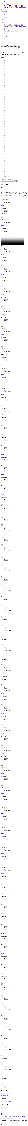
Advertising (10, 1118)
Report (5, 211)
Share (16, 181)
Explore (6, 3)
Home (5, 2)
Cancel (2, 199)
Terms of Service (16, 1116)
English (7, 6)
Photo (2, 192)
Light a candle (4, 1108)
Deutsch (13, 6)
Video (2, 195)
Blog (2, 1116)
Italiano (11, 7)
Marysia (2, 205)
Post (7, 199)
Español (19, 6)
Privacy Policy (7, 1116)
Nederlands (18, 7)
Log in (5, 17)
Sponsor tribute (4, 1095)
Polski (7, 4)
